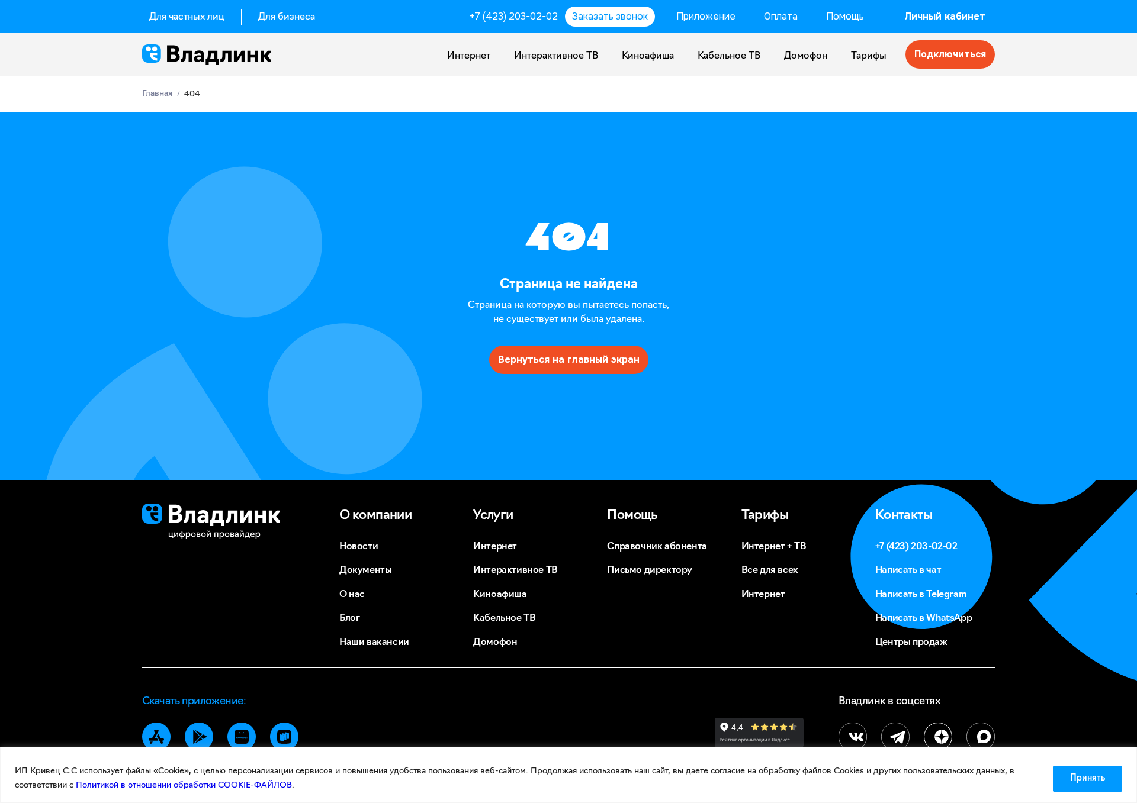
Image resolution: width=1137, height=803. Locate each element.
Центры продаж (911, 642)
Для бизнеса (286, 17)
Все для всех (769, 570)
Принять (1087, 778)
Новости (358, 547)
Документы (365, 570)
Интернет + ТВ (774, 547)
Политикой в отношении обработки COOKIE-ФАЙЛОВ (184, 785)
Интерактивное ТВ (556, 56)
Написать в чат (908, 570)
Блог (349, 618)
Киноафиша (648, 56)
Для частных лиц (186, 17)
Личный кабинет (944, 16)
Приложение (705, 16)
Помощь (845, 16)
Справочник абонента (656, 547)
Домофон (805, 56)
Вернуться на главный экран (569, 359)
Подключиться (950, 54)
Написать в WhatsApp (923, 618)
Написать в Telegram (920, 594)
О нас (352, 594)
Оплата (781, 16)
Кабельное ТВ (729, 56)
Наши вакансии (374, 642)
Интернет (468, 56)
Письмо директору (649, 570)
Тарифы (869, 56)
